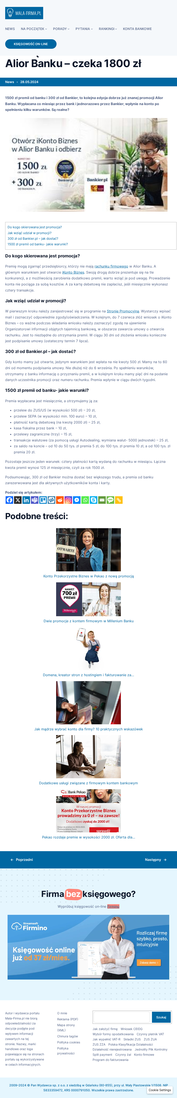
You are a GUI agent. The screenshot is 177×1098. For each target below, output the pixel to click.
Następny (153, 859)
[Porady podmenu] (69, 29)
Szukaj (161, 1017)
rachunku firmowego (111, 266)
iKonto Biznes (73, 272)
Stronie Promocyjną (123, 311)
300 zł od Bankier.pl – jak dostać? (33, 238)
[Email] (102, 500)
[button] (160, 1090)
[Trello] (43, 500)
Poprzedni (24, 859)
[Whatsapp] (85, 500)
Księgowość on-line (31, 44)
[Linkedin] (26, 500)
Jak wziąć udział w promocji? (30, 233)
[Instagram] (68, 500)
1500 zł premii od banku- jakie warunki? (38, 244)
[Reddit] (60, 500)
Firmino (113, 906)
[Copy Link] (119, 500)
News (9, 82)
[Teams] (34, 500)
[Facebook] (9, 500)
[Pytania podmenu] (92, 29)
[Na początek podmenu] (46, 29)
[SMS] (110, 500)
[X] (18, 500)
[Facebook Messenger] (77, 500)
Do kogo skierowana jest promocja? (35, 227)
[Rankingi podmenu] (116, 29)
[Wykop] (51, 500)
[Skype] (93, 500)
